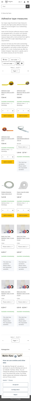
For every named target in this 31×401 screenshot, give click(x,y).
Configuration (15, 389)
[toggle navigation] (2, 1)
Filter (5, 59)
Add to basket (8, 116)
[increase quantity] (12, 110)
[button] (24, 2)
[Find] (28, 6)
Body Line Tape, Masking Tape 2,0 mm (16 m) (7, 293)
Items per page (7, 63)
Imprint (5, 380)
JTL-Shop (18, 399)
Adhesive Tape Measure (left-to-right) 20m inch (23, 92)
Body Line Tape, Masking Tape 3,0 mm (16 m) (23, 293)
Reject (15, 394)
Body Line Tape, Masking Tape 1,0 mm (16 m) (7, 238)
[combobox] (23, 147)
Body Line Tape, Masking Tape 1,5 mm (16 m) (23, 238)
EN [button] (19, 2)
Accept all (15, 384)
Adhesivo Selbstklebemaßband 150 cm (23, 138)
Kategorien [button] (5, 349)
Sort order (14, 59)
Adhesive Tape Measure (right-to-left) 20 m (7, 138)
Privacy (11, 380)
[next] (28, 71)
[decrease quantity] (2, 110)
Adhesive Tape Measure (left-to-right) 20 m (7, 92)
